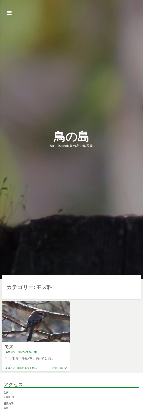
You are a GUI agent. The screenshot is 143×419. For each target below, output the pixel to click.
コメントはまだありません (22, 367)
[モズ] (36, 322)
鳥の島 (71, 136)
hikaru (11, 351)
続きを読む (59, 367)
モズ (9, 347)
